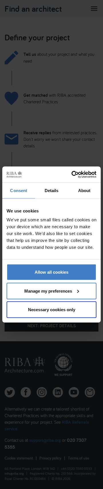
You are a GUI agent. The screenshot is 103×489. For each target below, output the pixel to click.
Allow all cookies (51, 272)
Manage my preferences (48, 290)
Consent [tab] (18, 190)
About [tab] (84, 190)
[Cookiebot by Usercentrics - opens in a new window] (72, 174)
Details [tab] (52, 190)
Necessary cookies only (51, 309)
